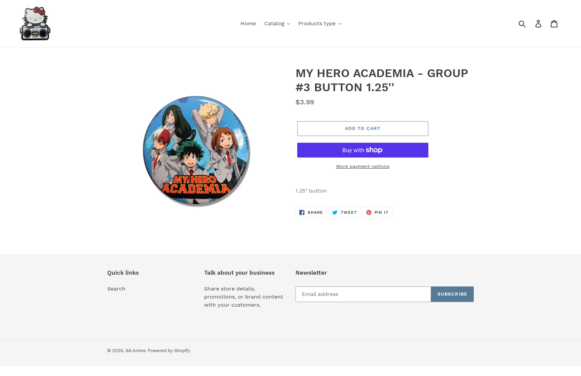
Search (116, 288)
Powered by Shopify (169, 350)
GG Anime (135, 350)
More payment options (362, 166)
